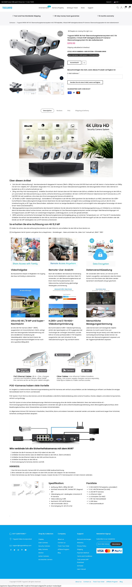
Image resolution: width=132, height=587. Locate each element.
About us (61, 539)
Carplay (41, 539)
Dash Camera (43, 543)
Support (90, 8)
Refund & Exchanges (84, 539)
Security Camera (44, 546)
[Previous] (12, 55)
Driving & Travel (72, 8)
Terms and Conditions (84, 556)
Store (83, 8)
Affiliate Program (63, 549)
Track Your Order (63, 546)
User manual (81, 569)
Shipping (70, 47)
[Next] (61, 55)
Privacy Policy (81, 546)
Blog (59, 553)
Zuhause (12, 23)
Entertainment (44, 7)
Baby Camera (43, 549)
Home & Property (58, 8)
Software (80, 566)
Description (47, 111)
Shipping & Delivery (82, 111)
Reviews (59, 111)
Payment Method (83, 553)
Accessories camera (45, 559)
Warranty (80, 543)
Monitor (41, 553)
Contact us (61, 543)
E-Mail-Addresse (73, 73)
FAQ (68, 111)
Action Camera (43, 556)
